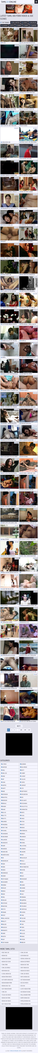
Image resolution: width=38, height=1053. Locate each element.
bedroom (4, 800)
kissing (23, 843)
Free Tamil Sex (5, 952)
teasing (23, 921)
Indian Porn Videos (7, 977)
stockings (23, 906)
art (3, 779)
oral (3, 897)
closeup (25, 22)
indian (22, 827)
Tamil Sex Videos (25, 973)
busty (22, 770)
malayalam (33, 22)
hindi (3, 867)
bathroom (5, 794)
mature (23, 870)
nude (3, 894)
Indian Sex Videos (25, 970)
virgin (22, 936)
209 (25, 730)
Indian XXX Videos (6, 1001)
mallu (22, 861)
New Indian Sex (5, 970)
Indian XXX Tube (25, 964)
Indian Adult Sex (6, 986)
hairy (3, 846)
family (22, 818)
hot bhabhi (5, 879)
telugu (23, 930)
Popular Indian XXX (26, 1004)
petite (12, 25)
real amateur (16, 22)
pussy (3, 915)
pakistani (4, 906)
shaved (23, 885)
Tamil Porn (5, 964)
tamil (22, 915)
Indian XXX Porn (6, 998)
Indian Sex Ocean (6, 961)
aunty (4, 788)
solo (22, 894)
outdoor (4, 903)
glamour (4, 25)
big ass (4, 812)
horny (4, 876)
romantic (4, 930)
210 (29, 730)
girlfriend (5, 836)
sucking (23, 912)
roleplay (4, 927)
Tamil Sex (4, 992)
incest (22, 824)
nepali (3, 891)
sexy (3, 939)
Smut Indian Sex (25, 967)
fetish (22, 821)
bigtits (4, 818)
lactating (23, 846)
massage (23, 864)
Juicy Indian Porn (6, 1004)
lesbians (23, 849)
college (23, 779)
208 (21, 730)
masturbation (24, 867)
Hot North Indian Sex (7, 980)
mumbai (19, 25)
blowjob (4, 821)
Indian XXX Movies (6, 958)
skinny (26, 25)
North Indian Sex (25, 998)
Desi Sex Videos (24, 983)
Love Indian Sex (24, 955)
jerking (23, 833)
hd (3, 858)
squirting (34, 25)
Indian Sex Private (25, 961)
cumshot (23, 785)
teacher (23, 918)
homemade (5, 873)
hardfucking (5, 855)
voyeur (23, 939)
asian (3, 782)
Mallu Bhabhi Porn (25, 995)
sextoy (4, 936)
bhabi (3, 809)
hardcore (5, 852)
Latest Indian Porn (25, 989)
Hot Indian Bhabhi (25, 980)
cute (22, 788)
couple (23, 782)
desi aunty (24, 800)
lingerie (23, 852)
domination (24, 809)
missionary (24, 879)
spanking (23, 897)
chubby (23, 773)
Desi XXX (23, 986)
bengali (4, 803)
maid (22, 855)
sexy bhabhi (5, 942)
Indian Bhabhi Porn (7, 983)
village (23, 933)
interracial (24, 830)
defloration (24, 794)
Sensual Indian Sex (25, 958)
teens (22, 927)
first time (4, 827)
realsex (4, 924)
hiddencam (5, 861)
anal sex (4, 773)
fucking (4, 830)
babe (3, 791)
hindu (3, 870)
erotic (22, 812)
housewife (5, 882)
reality (4, 921)
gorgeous (5, 843)
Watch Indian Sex (25, 977)
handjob (4, 849)
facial (22, 815)
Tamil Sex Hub (24, 952)
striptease (24, 909)
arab (3, 776)
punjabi (4, 912)
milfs (22, 876)
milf (22, 873)
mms (22, 882)
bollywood (24, 767)
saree (3, 933)
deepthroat (24, 791)
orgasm (4, 900)
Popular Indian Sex (25, 1001)
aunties (4, 785)
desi (22, 797)
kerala (23, 839)
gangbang (5, 833)
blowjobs (23, 764)
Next (19, 726)
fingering (4, 824)
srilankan (23, 903)
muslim (4, 888)
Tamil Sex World (6, 967)
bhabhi (4, 806)
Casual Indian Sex (6, 973)
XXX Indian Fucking (25, 992)
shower (23, 888)
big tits (4, 815)
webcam (23, 942)
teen (22, 924)
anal (3, 770)
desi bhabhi (24, 803)
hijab (3, 864)
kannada (23, 836)
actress (4, 764)
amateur (4, 767)
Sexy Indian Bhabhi (7, 989)
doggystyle (24, 806)
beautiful (4, 797)
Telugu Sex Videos (6, 995)
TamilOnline (8, 1)
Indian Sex (4, 955)
